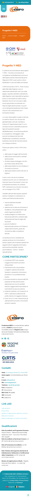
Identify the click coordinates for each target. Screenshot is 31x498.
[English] (2, 16)
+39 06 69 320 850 (14, 385)
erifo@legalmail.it (10, 382)
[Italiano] (5, 16)
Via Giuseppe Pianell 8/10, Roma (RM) (17, 372)
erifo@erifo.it (10, 380)
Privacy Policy (23, 480)
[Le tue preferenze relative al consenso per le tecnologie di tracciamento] (28, 495)
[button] (3, 9)
